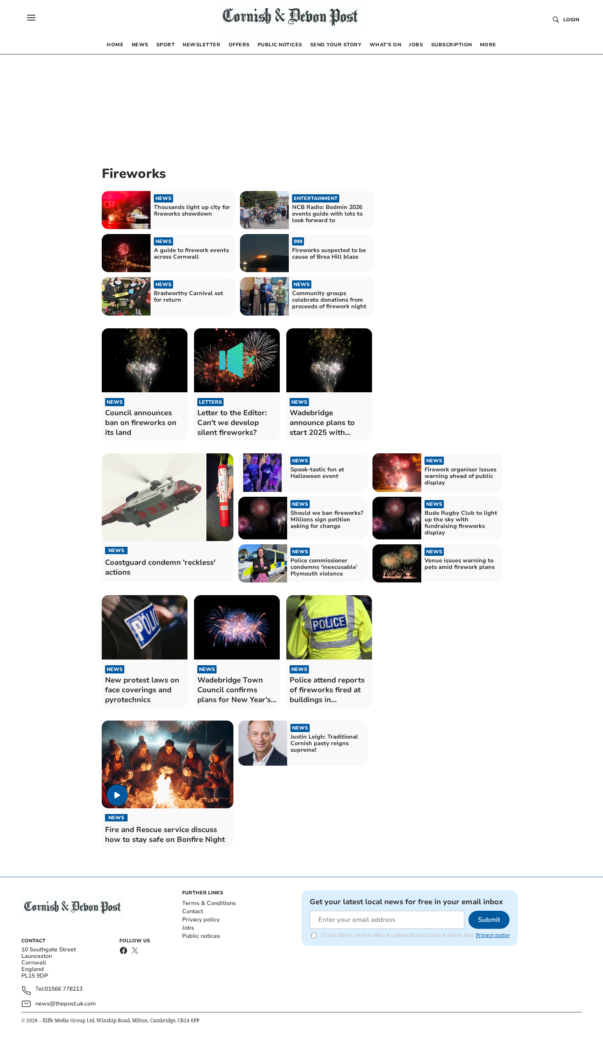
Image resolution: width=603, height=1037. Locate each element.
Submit (489, 919)
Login (571, 20)
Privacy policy (200, 919)
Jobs (188, 928)
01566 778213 (63, 989)
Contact (192, 911)
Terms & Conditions (209, 903)
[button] (31, 17)
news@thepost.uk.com (65, 1003)
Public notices (201, 936)
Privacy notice (492, 935)
